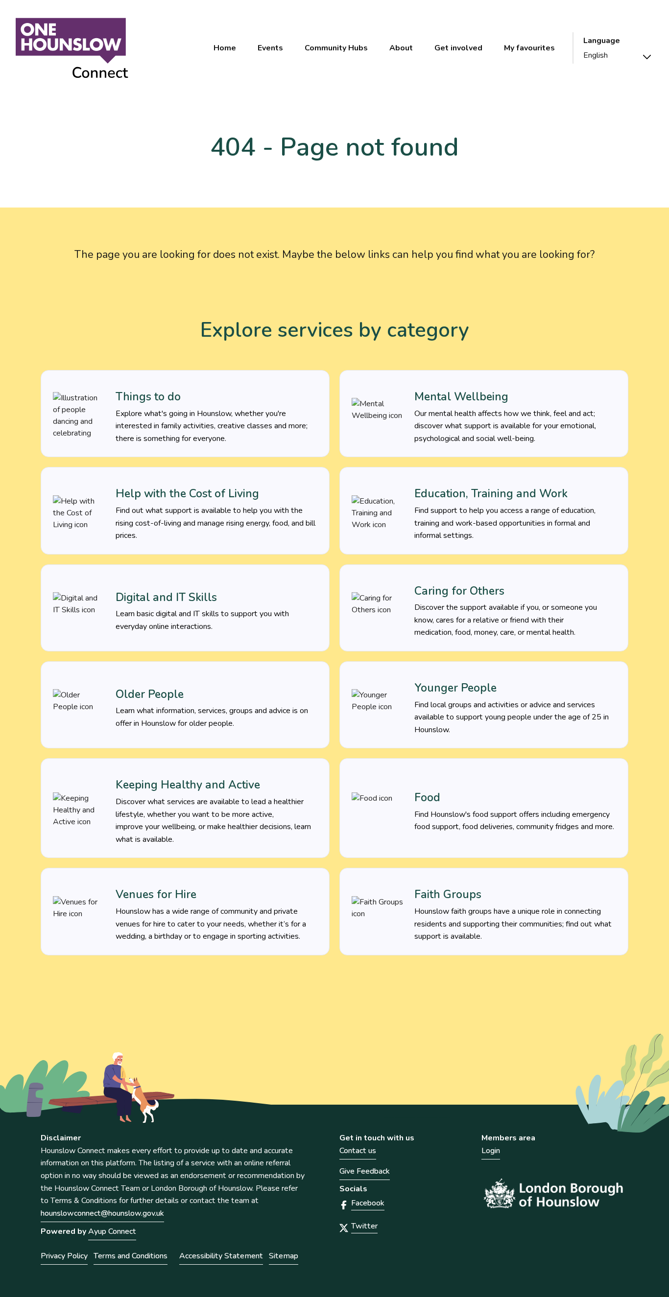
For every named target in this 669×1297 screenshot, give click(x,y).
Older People (150, 694)
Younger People (455, 687)
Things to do (148, 396)
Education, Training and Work (491, 493)
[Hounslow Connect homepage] (72, 48)
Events (270, 48)
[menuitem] (225, 48)
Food (427, 797)
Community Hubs (336, 48)
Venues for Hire (156, 894)
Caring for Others (459, 591)
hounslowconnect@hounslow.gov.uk (102, 1213)
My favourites (529, 48)
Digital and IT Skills (166, 597)
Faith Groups (447, 894)
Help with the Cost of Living (187, 493)
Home (225, 48)
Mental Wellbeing (461, 396)
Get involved (458, 48)
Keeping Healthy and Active (188, 784)
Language (601, 41)
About (401, 48)
